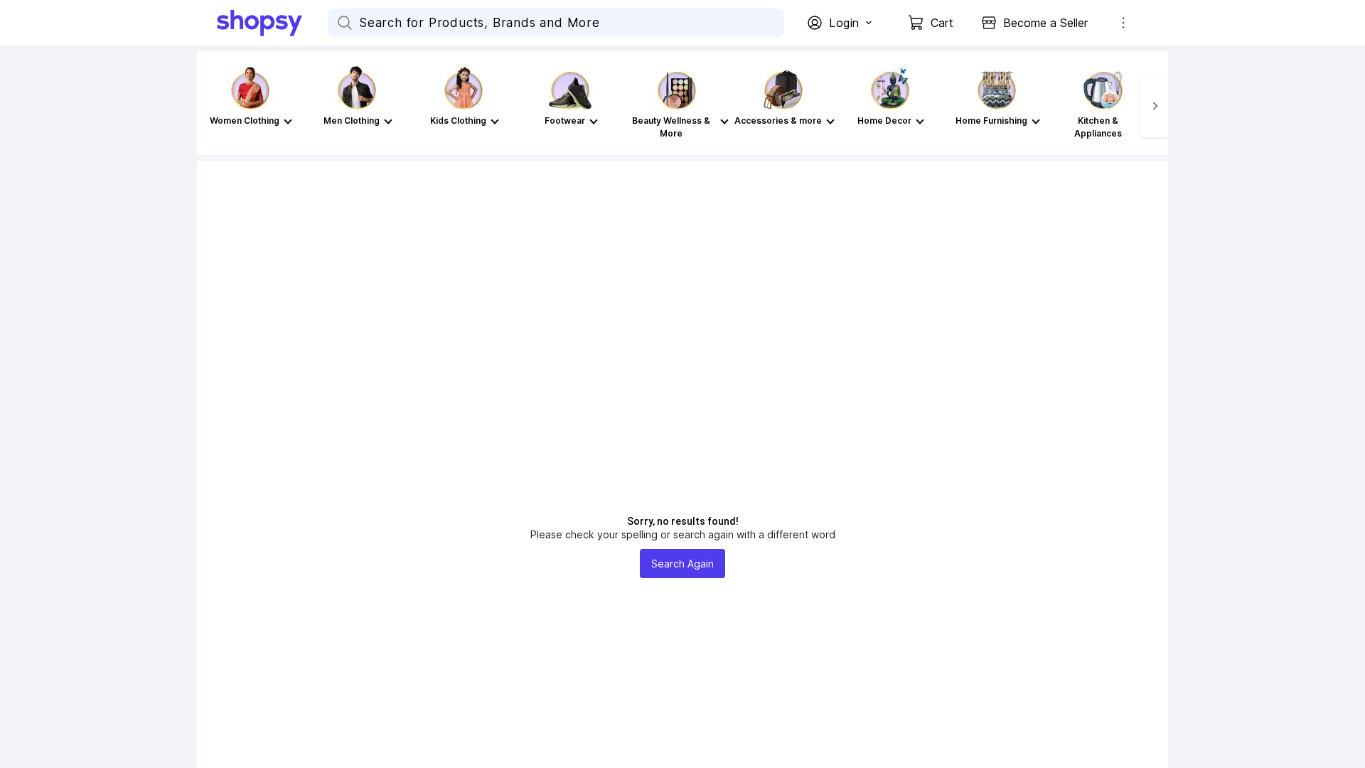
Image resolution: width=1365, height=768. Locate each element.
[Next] (1154, 106)
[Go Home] (272, 23)
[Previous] (211, 106)
